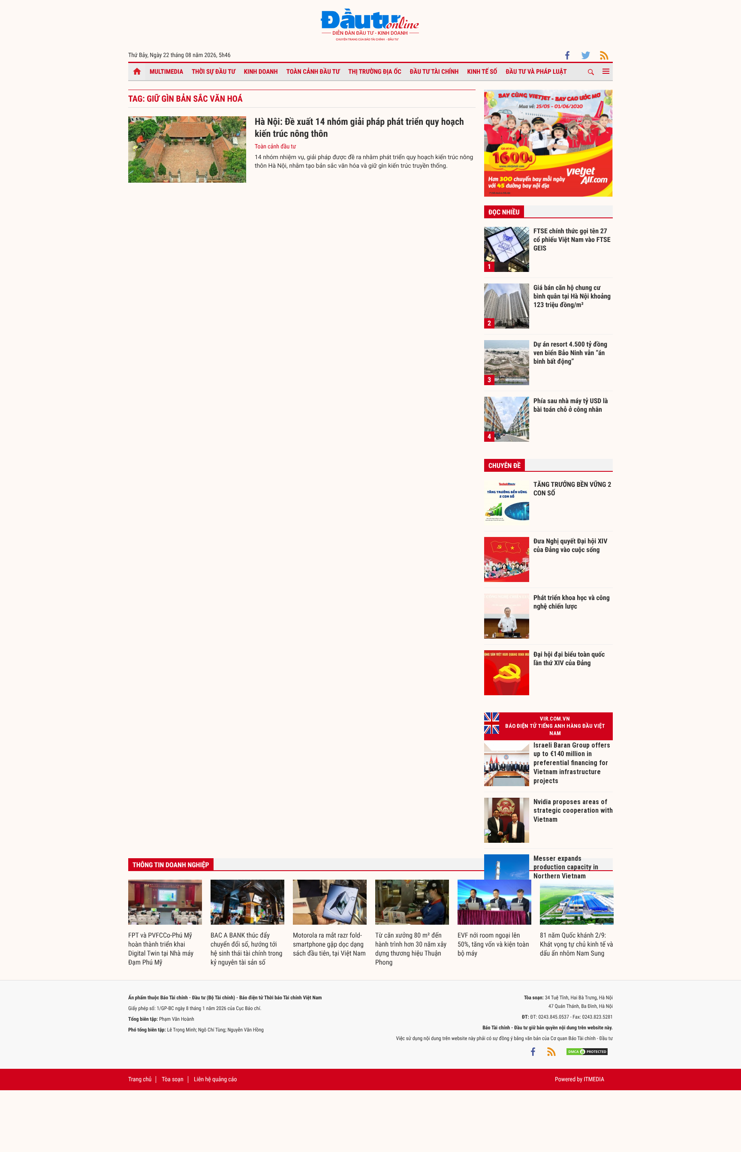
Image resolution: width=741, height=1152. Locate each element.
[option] (165, 923)
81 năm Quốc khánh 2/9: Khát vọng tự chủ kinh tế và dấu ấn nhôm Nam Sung (576, 944)
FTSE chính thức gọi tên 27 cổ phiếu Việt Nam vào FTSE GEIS (572, 239)
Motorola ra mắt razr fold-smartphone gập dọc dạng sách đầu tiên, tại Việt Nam (329, 944)
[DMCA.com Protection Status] (587, 1051)
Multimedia (166, 71)
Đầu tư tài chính (434, 71)
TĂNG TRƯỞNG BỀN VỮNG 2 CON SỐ (572, 488)
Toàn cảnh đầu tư (313, 71)
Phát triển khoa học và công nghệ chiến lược (571, 602)
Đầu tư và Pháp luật (536, 71)
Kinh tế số (482, 71)
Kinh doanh (261, 71)
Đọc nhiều (504, 212)
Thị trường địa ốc (374, 71)
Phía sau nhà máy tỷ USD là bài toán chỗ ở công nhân (570, 405)
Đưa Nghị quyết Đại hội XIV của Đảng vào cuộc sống (570, 545)
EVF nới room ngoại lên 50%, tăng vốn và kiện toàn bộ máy (493, 944)
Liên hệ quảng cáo (215, 1079)
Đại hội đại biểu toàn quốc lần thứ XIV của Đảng (569, 658)
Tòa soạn (172, 1079)
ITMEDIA (594, 1079)
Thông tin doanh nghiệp (171, 865)
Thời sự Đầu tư (213, 71)
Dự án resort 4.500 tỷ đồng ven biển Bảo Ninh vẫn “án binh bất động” (570, 352)
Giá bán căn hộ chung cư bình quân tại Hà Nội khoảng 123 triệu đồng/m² (572, 295)
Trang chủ (139, 1079)
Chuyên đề (504, 465)
